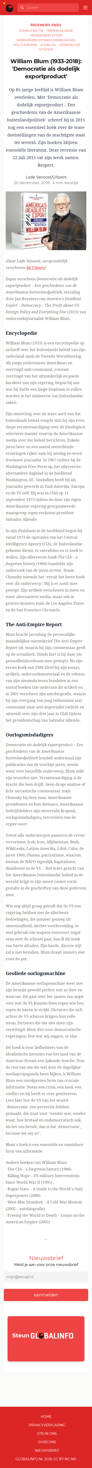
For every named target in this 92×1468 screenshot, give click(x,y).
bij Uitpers (36, 267)
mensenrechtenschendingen (46, 40)
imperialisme (59, 31)
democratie (32, 31)
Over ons (47, 1442)
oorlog (48, 45)
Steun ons (47, 1433)
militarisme (25, 45)
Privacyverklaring (47, 1425)
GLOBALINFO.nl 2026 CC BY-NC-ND (46, 1459)
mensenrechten (46, 35)
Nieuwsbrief (47, 1450)
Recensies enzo (46, 25)
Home (46, 1416)
